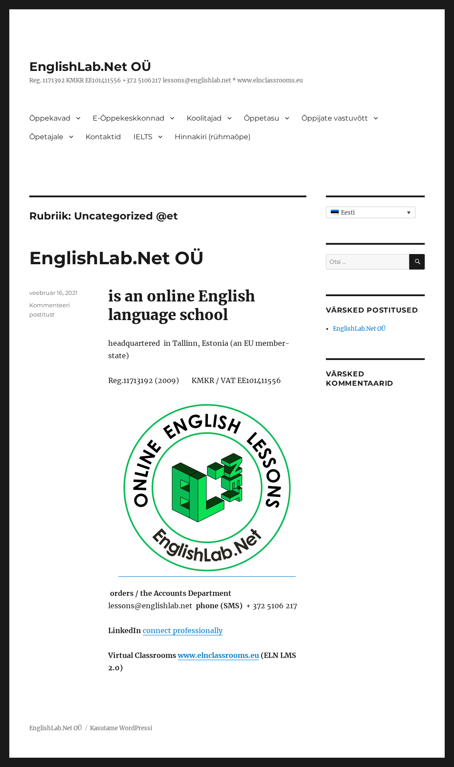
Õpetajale (46, 137)
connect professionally (183, 630)
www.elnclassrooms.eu (218, 655)
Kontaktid (103, 137)
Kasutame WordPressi (121, 728)
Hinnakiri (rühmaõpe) (212, 137)
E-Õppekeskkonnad (128, 118)
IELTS (143, 137)
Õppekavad (49, 118)
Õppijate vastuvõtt (334, 118)
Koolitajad (204, 118)
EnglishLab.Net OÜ (90, 66)
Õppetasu (261, 118)
